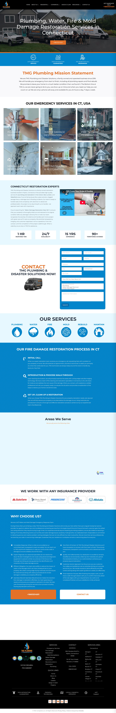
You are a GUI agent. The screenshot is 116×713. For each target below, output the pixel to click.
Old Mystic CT (99, 665)
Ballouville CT (88, 660)
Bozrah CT (88, 666)
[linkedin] (62, 701)
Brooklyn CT (88, 669)
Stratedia (81, 710)
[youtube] (58, 701)
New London (48, 195)
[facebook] (50, 701)
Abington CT (88, 653)
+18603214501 (108, 7)
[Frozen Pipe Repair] (82, 288)
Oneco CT (98, 669)
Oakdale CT (99, 657)
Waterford (14, 197)
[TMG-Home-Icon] (27, 642)
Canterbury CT (88, 673)
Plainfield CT (98, 677)
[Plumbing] (82, 285)
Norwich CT (99, 654)
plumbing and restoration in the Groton (30, 195)
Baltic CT (87, 664)
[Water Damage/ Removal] (82, 287)
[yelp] (66, 701)
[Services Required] (82, 284)
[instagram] (54, 701)
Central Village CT (88, 677)
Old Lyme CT (98, 661)
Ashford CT (88, 656)
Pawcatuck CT (99, 673)
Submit (65, 305)
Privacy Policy (62, 710)
